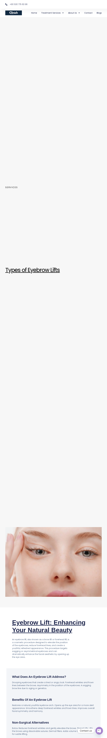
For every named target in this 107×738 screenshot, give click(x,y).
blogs (99, 12)
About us (72, 12)
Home (34, 12)
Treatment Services (51, 12)
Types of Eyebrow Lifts (32, 270)
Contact (88, 12)
